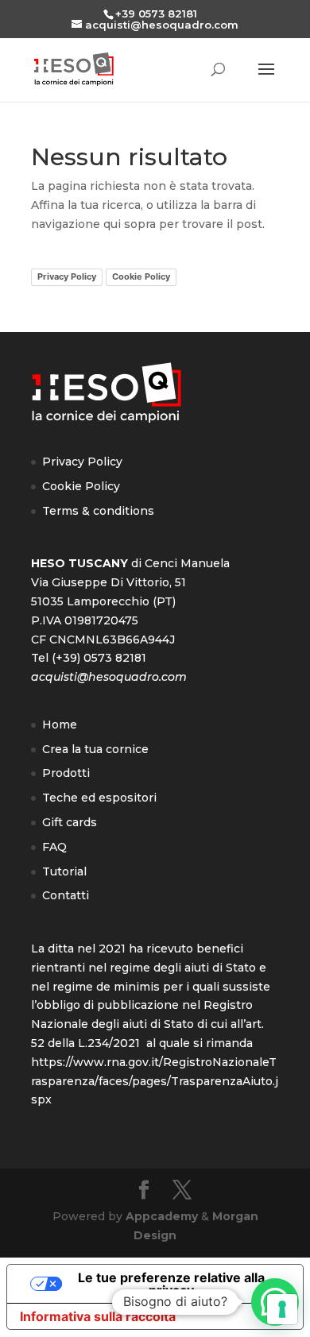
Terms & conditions (98, 511)
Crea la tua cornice (95, 749)
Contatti (65, 895)
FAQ (54, 847)
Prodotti (66, 773)
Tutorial (64, 871)
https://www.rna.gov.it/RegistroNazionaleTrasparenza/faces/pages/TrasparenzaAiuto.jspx (154, 1081)
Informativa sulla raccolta (98, 1316)
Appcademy (162, 1216)
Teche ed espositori (99, 797)
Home (59, 724)
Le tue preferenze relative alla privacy (171, 1283)
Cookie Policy (141, 276)
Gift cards (69, 822)
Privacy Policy (66, 276)
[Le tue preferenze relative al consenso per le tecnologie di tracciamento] (282, 1309)
